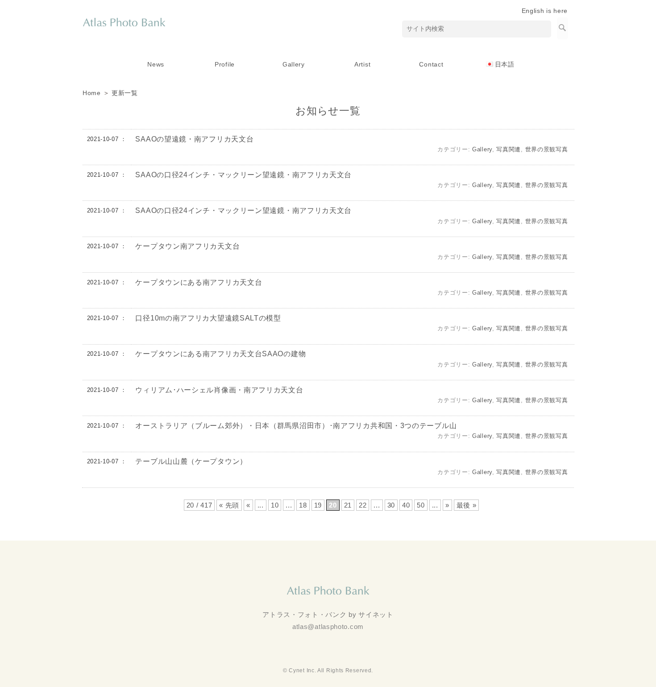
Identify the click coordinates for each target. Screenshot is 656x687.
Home (92, 92)
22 (362, 505)
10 (274, 505)
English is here (545, 10)
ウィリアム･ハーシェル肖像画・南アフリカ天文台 (219, 390)
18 (303, 505)
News (155, 64)
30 (391, 505)
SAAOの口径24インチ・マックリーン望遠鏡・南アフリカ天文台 (243, 175)
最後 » (467, 505)
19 (318, 505)
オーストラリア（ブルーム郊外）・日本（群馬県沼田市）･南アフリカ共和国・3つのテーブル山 (296, 425)
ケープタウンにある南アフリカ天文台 (198, 282)
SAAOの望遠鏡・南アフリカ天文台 (194, 139)
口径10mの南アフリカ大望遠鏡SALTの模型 (208, 318)
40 (406, 505)
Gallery (293, 64)
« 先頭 (229, 505)
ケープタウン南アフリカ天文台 (187, 246)
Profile (225, 64)
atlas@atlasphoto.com (328, 626)
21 (348, 505)
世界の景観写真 (546, 149)
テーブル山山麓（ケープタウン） (191, 461)
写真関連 (508, 149)
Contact (431, 64)
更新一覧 (125, 92)
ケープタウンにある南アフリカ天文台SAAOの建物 (220, 354)
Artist (362, 64)
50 (420, 505)
